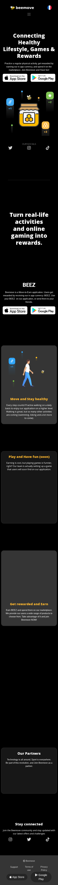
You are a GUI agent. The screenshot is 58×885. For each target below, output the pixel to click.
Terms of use (29, 868)
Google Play (42, 877)
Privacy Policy (44, 868)
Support (14, 867)
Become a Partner (29, 786)
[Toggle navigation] (29, 14)
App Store (18, 877)
